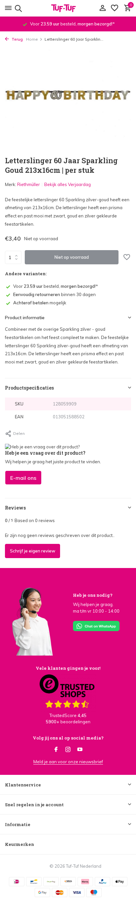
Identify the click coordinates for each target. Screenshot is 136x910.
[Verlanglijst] (114, 8)
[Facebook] (56, 750)
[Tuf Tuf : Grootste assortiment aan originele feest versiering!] (68, 8)
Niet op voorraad (71, 257)
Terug (17, 39)
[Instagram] (68, 750)
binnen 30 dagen (54, 294)
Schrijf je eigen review (32, 550)
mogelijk (39, 302)
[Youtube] (80, 750)
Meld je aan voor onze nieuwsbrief (68, 761)
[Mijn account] (102, 8)
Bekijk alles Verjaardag (67, 184)
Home (32, 39)
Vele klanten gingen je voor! (68, 668)
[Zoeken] (17, 8)
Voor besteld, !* (55, 286)
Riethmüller (28, 184)
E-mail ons (23, 477)
